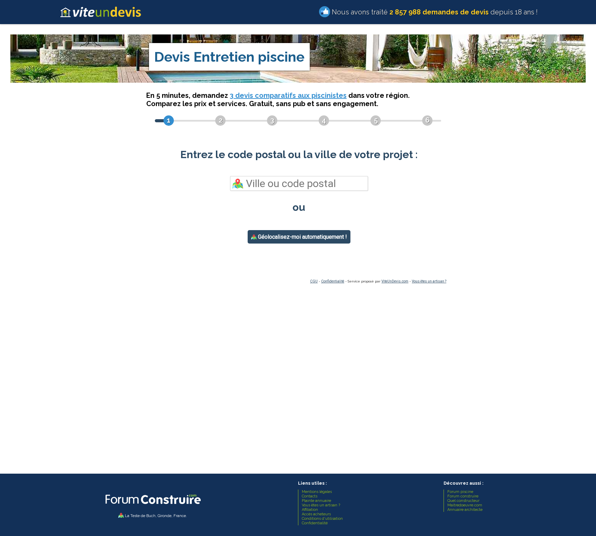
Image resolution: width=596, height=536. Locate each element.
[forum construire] (152, 506)
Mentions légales (317, 491)
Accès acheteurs (316, 514)
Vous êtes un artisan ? (429, 281)
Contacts (309, 496)
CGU (314, 281)
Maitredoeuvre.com (464, 505)
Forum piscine (460, 491)
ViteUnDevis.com (394, 281)
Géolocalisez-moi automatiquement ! (302, 237)
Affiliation (310, 509)
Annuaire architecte (465, 509)
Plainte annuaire (316, 500)
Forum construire (462, 496)
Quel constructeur (463, 500)
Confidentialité (332, 281)
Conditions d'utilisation (322, 518)
